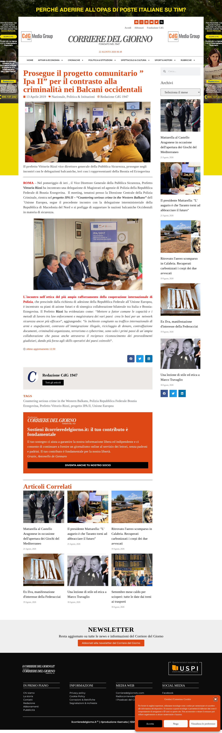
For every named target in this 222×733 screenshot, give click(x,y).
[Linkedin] (146, 22)
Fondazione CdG (155, 28)
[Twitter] (156, 22)
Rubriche (186, 60)
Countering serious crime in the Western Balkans (55, 401)
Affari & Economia (48, 60)
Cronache (74, 60)
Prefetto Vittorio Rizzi (54, 405)
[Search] (161, 22)
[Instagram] (141, 22)
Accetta (150, 723)
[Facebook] (136, 22)
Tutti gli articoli (53, 382)
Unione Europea (103, 405)
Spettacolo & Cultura (133, 60)
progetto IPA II (81, 405)
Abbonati (139, 28)
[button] (215, 699)
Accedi (128, 28)
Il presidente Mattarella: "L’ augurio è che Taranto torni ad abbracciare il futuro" (87, 533)
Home (30, 60)
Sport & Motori (163, 60)
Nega (175, 723)
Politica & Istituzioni (100, 60)
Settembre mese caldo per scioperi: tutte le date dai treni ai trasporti (131, 596)
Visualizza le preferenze (203, 723)
